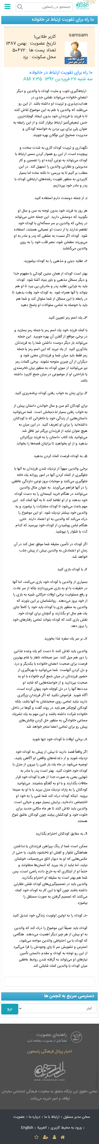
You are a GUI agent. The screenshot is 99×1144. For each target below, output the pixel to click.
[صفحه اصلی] (62, 1138)
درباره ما (34, 1117)
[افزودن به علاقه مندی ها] (36, 1138)
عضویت (19, 1117)
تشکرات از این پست (49, 982)
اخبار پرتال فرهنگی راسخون (49, 1052)
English (27, 1128)
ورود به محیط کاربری (66, 1128)
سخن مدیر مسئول (76, 1117)
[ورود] (54, 1138)
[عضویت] (45, 1138)
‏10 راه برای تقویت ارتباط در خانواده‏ (61, 73)
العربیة (42, 1128)
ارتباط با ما (51, 1117)
